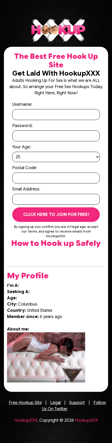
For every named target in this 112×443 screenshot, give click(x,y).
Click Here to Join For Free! (56, 214)
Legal (55, 402)
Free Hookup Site (25, 402)
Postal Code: (24, 167)
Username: (22, 104)
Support (77, 402)
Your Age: (21, 147)
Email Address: (26, 189)
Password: (22, 125)
